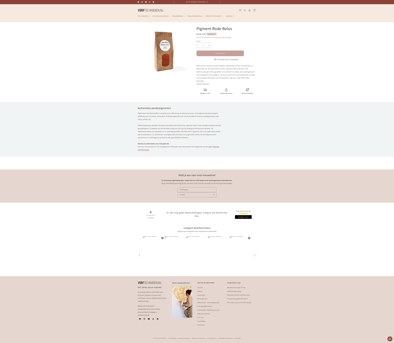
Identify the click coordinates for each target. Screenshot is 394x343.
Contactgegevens (212, 338)
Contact (200, 287)
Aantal (198, 41)
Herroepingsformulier (204, 306)
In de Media (201, 321)
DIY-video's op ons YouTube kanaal (239, 302)
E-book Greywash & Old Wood (237, 299)
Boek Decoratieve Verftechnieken (238, 295)
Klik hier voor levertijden (223, 37)
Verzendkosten (202, 299)
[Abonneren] (214, 194)
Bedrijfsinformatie (203, 314)
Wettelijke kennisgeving (225, 338)
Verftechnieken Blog (234, 291)
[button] (143, 16)
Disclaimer (201, 325)
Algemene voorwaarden (198, 338)
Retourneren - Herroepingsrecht (208, 302)
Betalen (200, 291)
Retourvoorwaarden (184, 338)
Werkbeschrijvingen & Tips (236, 287)
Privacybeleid (172, 338)
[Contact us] (389, 338)
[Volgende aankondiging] (220, 2)
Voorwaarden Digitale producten (208, 310)
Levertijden (201, 295)
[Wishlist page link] (240, 10)
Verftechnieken (162, 338)
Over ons (200, 317)
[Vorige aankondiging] (174, 2)
